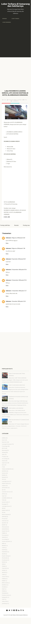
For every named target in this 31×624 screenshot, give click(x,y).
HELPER (3, 554)
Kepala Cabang (5, 556)
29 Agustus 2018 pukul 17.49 (18, 248)
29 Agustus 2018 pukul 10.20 (18, 238)
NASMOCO (4, 585)
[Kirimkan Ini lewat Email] (4, 217)
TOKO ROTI (4, 568)
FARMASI (4, 578)
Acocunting (4, 539)
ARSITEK (4, 572)
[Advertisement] (15, 40)
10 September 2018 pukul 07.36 (18, 269)
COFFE (3, 547)
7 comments (15, 101)
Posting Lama (26, 225)
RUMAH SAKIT (5, 510)
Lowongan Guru (5, 481)
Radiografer (5, 597)
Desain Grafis (5, 502)
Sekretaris (4, 520)
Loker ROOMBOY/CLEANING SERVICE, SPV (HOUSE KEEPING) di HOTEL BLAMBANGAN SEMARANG (15, 93)
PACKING (4, 587)
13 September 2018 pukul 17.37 (18, 290)
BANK (3, 543)
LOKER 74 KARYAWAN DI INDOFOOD (17, 385)
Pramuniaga (5, 446)
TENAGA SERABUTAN (6, 469)
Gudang (4, 452)
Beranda (4, 18)
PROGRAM (4, 593)
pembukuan (5, 603)
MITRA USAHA (5, 582)
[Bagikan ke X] (7, 217)
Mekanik (4, 477)
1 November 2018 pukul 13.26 (18, 301)
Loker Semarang (6, 22)
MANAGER (4, 516)
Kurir (3, 465)
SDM (3, 564)
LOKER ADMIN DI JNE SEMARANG (16, 408)
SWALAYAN (4, 601)
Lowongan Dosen (6, 506)
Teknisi (3, 460)
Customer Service (6, 491)
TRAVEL (3, 570)
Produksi (4, 456)
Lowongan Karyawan (7, 444)
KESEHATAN (4, 529)
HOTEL (25, 99)
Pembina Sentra (5, 595)
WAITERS (4, 471)
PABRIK (3, 533)
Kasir (3, 440)
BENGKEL (4, 545)
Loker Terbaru (14, 18)
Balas (7, 243)
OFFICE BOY (5, 487)
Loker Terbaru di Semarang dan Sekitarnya (15, 4)
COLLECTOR (5, 576)
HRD (3, 508)
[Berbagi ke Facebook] (9, 217)
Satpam (4, 485)
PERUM (3, 591)
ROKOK (3, 562)
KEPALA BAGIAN (5, 514)
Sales (3, 454)
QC (2, 489)
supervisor (4, 462)
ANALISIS (4, 537)
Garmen (4, 473)
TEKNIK (3, 566)
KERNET (4, 580)
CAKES (3, 574)
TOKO (3, 500)
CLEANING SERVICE (6, 498)
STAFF (3, 599)
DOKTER (4, 549)
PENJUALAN (4, 527)
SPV (3, 512)
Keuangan (4, 504)
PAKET (3, 589)
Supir (3, 496)
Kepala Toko (5, 531)
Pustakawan (5, 560)
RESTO (3, 448)
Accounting (4, 458)
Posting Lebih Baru (5, 225)
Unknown (8, 238)
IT (2, 467)
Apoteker (4, 522)
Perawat (4, 518)
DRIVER (3, 475)
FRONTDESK (5, 551)
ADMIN (3, 438)
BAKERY (4, 525)
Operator (4, 442)
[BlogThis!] (6, 217)
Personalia (4, 535)
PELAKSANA (4, 558)
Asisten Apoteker (6, 541)
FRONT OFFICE (5, 483)
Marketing (4, 450)
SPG (3, 479)
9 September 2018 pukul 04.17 (18, 259)
